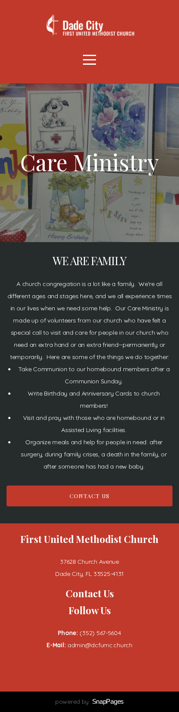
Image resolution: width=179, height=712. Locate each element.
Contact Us (90, 495)
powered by (89, 701)
